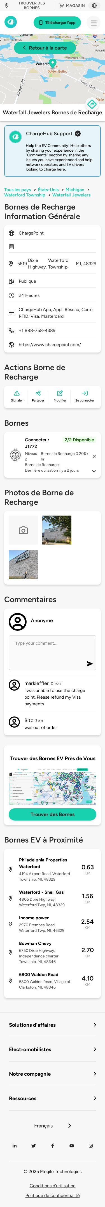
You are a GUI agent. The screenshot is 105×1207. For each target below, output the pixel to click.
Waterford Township (24, 195)
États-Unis (48, 189)
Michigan (75, 189)
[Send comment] (90, 664)
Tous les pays (17, 189)
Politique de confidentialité (52, 1195)
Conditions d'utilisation (53, 1185)
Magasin (75, 5)
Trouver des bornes (31, 5)
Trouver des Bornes (52, 814)
